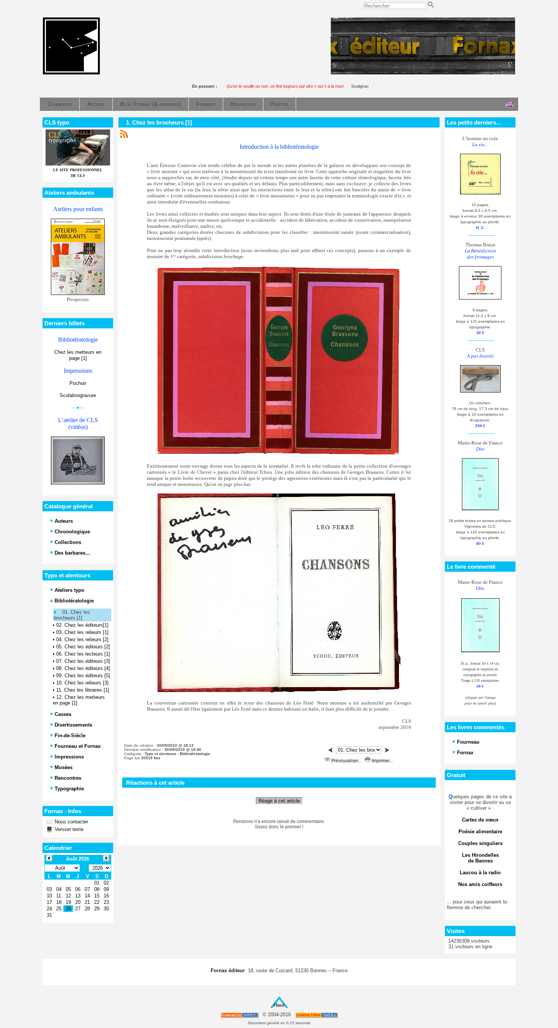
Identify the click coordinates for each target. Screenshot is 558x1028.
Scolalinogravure (78, 395)
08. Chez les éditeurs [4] (83, 668)
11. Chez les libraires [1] (82, 690)
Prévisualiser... (346, 760)
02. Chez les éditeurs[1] (82, 625)
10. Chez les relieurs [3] (82, 683)
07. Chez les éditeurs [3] (83, 661)
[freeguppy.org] (240, 1015)
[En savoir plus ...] (317, 1015)
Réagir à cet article (279, 801)
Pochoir (77, 383)
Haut (279, 1005)
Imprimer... (381, 760)
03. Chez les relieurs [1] (82, 632)
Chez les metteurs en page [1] (77, 355)
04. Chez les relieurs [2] (82, 639)
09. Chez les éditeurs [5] (83, 675)
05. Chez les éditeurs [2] (83, 647)
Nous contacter (70, 822)
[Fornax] (71, 73)
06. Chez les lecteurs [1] (83, 654)
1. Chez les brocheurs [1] (159, 122)
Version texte (68, 829)
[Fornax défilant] (423, 73)
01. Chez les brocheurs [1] (72, 615)
